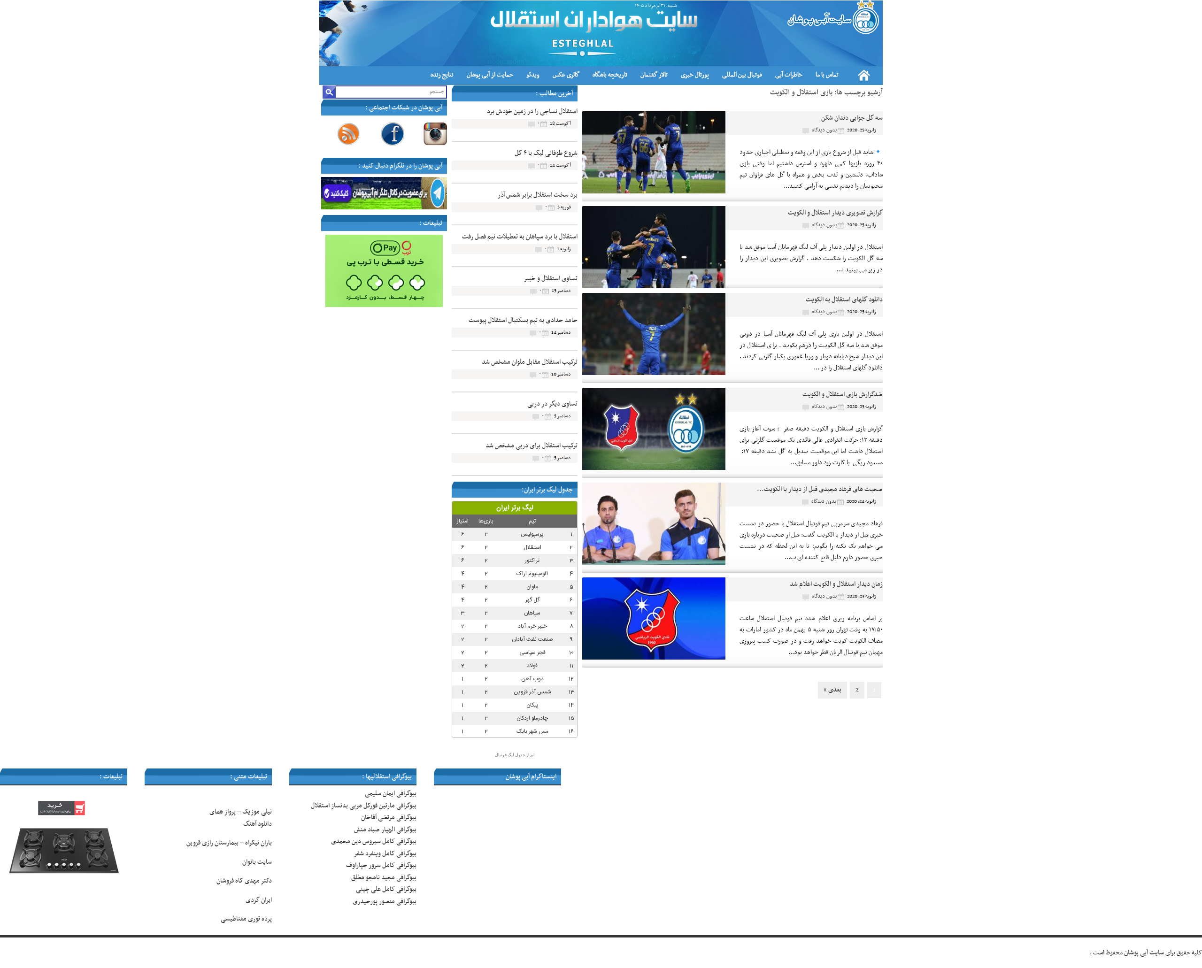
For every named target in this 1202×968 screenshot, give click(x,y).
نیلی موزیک (257, 812)
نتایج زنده (442, 74)
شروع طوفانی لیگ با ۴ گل (546, 153)
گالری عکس (566, 74)
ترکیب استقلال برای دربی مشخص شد (531, 446)
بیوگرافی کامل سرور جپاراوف (381, 865)
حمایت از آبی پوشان (490, 74)
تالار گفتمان (654, 74)
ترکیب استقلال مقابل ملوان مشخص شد (530, 362)
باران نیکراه (258, 843)
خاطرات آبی (788, 74)
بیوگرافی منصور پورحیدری (384, 901)
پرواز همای (222, 812)
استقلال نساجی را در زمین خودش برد (532, 111)
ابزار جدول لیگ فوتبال (515, 755)
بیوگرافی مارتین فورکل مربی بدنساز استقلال (363, 806)
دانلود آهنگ (257, 824)
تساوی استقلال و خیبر (551, 278)
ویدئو (532, 74)
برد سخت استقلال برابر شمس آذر (538, 195)
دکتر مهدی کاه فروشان (244, 881)
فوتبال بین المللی (742, 74)
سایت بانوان (257, 862)
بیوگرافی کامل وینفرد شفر (385, 854)
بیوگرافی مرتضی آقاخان (388, 817)
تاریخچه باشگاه (610, 74)
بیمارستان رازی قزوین (212, 843)
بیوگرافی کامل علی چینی (386, 889)
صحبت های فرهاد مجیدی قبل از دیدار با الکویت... (820, 489)
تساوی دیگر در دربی (552, 404)
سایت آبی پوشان (1144, 953)
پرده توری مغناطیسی (246, 919)
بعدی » (832, 690)
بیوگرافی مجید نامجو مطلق (383, 877)
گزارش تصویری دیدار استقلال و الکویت (835, 213)
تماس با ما (827, 74)
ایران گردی (258, 900)
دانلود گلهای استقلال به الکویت (844, 300)
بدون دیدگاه (824, 130)
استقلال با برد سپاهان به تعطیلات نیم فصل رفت (520, 237)
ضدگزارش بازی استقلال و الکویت (842, 394)
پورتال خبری (695, 74)
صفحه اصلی (864, 75)
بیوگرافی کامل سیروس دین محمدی (373, 841)
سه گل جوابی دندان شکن (852, 118)
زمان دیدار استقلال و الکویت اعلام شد (836, 584)
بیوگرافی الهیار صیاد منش (385, 830)
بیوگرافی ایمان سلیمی (390, 793)
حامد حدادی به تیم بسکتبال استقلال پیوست (523, 320)
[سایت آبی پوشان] (832, 17)
